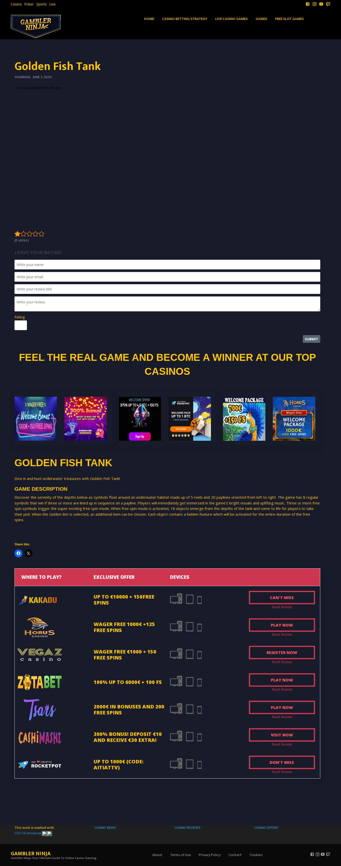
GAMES (261, 19)
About (157, 855)
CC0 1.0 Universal (28, 833)
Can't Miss (282, 597)
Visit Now (282, 735)
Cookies (256, 855)
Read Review (282, 607)
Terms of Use (180, 855)
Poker (29, 4)
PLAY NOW (282, 625)
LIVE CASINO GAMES (231, 19)
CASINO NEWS (105, 828)
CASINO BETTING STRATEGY (184, 19)
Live (52, 4)
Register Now (282, 652)
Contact (235, 855)
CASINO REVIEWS (187, 828)
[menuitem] (16, 4)
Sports (41, 4)
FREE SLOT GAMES (289, 19)
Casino (16, 4)
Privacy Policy (210, 855)
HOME (149, 19)
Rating (19, 317)
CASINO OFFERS (266, 828)
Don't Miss (282, 762)
